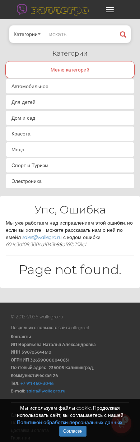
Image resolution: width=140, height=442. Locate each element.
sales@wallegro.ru (42, 237)
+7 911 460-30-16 (36, 383)
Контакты (21, 336)
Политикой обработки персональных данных (69, 422)
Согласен (73, 431)
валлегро (60, 9)
